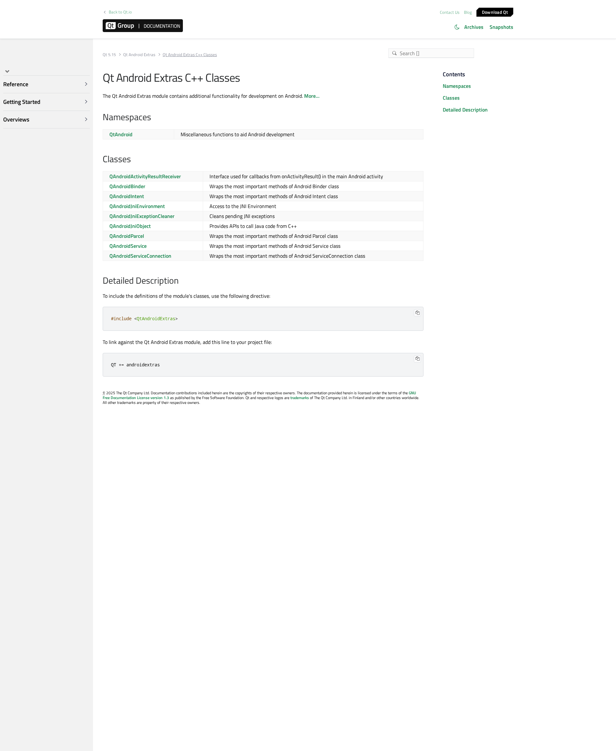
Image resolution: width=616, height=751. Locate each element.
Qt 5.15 (109, 55)
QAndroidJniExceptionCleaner (142, 216)
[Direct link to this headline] (154, 117)
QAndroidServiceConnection (140, 256)
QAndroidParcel (126, 236)
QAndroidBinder (127, 186)
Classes (451, 98)
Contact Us (449, 12)
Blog (468, 12)
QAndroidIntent (126, 196)
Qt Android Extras (139, 55)
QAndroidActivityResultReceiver (145, 176)
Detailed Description (465, 109)
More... (312, 96)
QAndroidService (128, 246)
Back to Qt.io (120, 12)
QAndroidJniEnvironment (137, 206)
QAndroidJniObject (130, 226)
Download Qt (495, 11)
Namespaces (457, 86)
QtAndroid (121, 134)
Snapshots (501, 27)
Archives (473, 27)
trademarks (299, 398)
